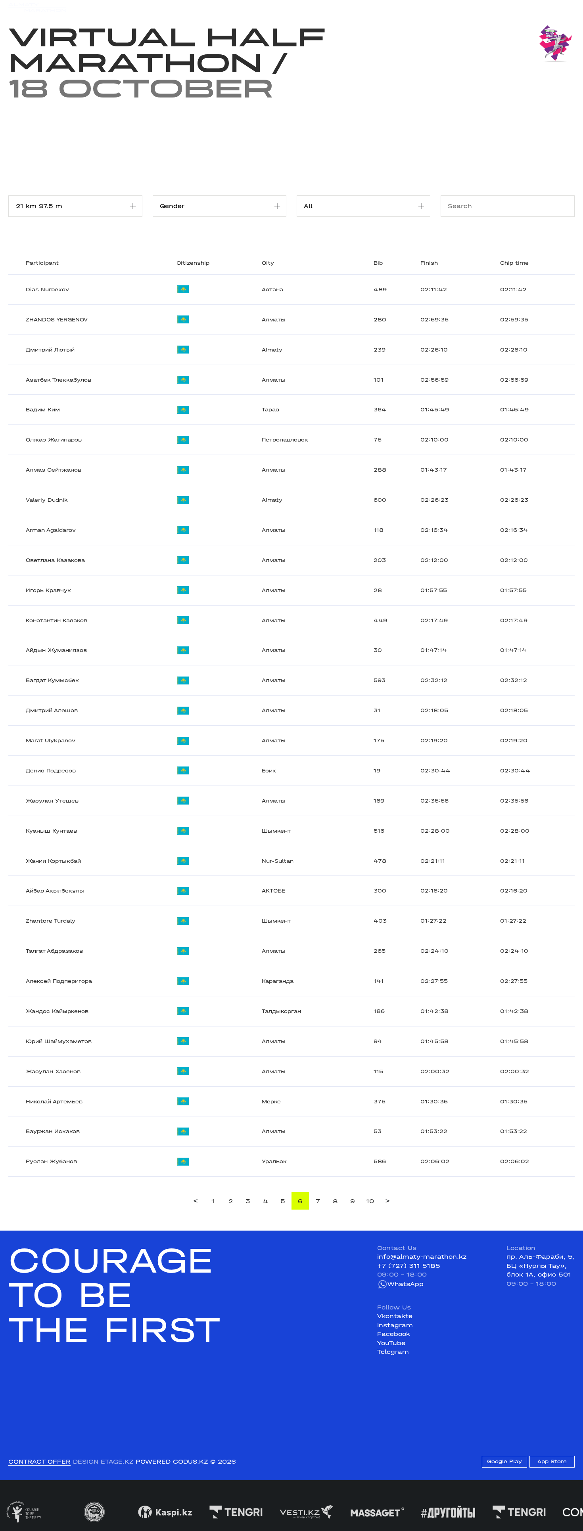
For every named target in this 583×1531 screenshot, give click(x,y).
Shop (499, 7)
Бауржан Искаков (53, 1131)
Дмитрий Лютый (50, 350)
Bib (378, 263)
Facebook (393, 1334)
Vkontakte (394, 1316)
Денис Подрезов (51, 771)
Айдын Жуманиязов (56, 650)
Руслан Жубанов (51, 1161)
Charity (170, 7)
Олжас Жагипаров (54, 440)
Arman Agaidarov (51, 530)
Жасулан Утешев (52, 801)
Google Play (504, 1461)
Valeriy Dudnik (47, 500)
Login (566, 7)
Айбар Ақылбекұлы (55, 891)
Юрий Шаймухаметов (59, 1041)
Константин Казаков (56, 620)
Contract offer (39, 1461)
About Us (280, 7)
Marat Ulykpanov (50, 741)
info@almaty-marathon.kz (422, 1256)
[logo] (37, 7)
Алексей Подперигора (59, 981)
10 (370, 1201)
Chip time (514, 263)
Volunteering (237, 7)
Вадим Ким (43, 410)
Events (106, 7)
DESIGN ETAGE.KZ (103, 1461)
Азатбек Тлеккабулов (58, 380)
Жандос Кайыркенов (57, 1011)
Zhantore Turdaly (50, 921)
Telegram (393, 1351)
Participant (42, 263)
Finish (429, 263)
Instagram (395, 1325)
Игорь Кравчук (48, 590)
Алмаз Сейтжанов (53, 470)
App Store (552, 1461)
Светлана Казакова (55, 560)
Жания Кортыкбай (53, 861)
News (200, 7)
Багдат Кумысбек (52, 680)
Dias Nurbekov (47, 289)
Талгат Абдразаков (54, 951)
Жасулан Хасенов (53, 1071)
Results (138, 7)
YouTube (391, 1343)
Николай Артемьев (54, 1102)
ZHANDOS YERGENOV (57, 320)
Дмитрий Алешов (52, 710)
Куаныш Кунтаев (51, 831)
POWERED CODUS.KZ (172, 1461)
